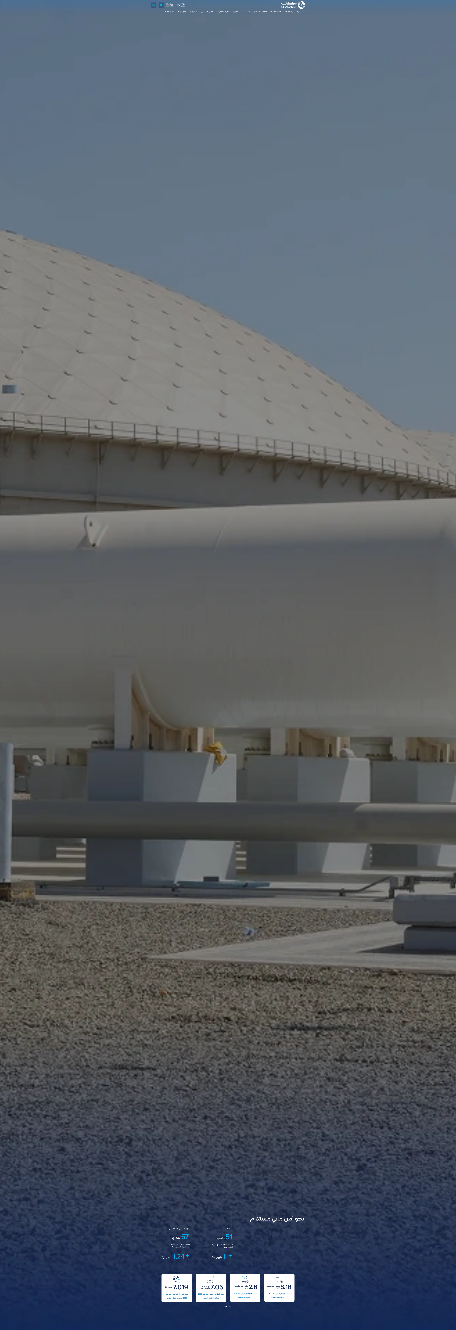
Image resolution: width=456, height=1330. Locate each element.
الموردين (183, 11)
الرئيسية (300, 11)
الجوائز (236, 11)
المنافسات (246, 11)
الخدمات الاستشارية (260, 11)
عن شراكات (290, 11)
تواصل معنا (170, 11)
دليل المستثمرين (197, 11)
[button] (161, 5)
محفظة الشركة (275, 11)
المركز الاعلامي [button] (224, 11)
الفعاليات (210, 11)
